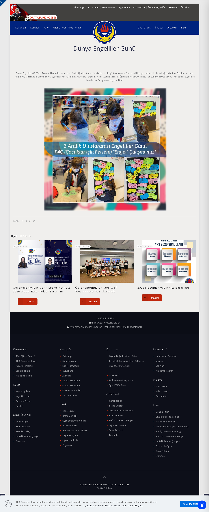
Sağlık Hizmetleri (70, 365)
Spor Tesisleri (69, 361)
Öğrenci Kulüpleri (70, 440)
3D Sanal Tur (139, 7)
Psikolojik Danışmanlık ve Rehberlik (126, 361)
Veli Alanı (160, 365)
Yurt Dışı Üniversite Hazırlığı (169, 436)
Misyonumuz (108, 7)
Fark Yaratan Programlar (121, 380)
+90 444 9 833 (106, 318)
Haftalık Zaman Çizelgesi (28, 436)
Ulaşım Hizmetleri (71, 385)
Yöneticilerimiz (23, 370)
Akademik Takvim (164, 370)
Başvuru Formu (23, 401)
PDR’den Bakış (69, 425)
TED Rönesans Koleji (26, 361)
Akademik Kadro (24, 375)
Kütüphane (67, 370)
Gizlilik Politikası (104, 488)
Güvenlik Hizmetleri (71, 390)
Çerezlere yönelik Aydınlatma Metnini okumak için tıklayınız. (114, 505)
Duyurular (20, 441)
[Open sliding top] (3, 3)
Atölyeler (66, 375)
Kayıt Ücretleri (23, 396)
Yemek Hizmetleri (71, 380)
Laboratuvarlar (69, 395)
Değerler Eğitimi (70, 435)
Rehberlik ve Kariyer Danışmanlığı (172, 426)
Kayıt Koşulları (23, 391)
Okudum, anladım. (192, 503)
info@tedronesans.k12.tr (106, 322)
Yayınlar (159, 361)
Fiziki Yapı (67, 356)
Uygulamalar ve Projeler (74, 420)
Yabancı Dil (114, 375)
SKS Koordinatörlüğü (119, 365)
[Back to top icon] (104, 477)
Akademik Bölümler (165, 421)
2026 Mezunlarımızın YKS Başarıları (163, 287)
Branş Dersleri (23, 426)
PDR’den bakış (23, 431)
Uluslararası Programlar (167, 416)
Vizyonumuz (94, 7)
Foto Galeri (161, 386)
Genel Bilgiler (22, 421)
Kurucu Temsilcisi (24, 365)
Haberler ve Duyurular (166, 356)
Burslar (19, 406)
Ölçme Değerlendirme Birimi (123, 356)
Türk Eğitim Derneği (25, 356)
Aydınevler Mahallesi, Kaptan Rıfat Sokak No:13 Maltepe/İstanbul (106, 327)
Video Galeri (162, 391)
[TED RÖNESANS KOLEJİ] (104, 32)
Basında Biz (161, 396)
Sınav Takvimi (116, 430)
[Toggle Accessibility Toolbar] (202, 505)
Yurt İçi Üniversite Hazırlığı (168, 431)
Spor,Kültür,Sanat (117, 385)
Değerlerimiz (124, 7)
